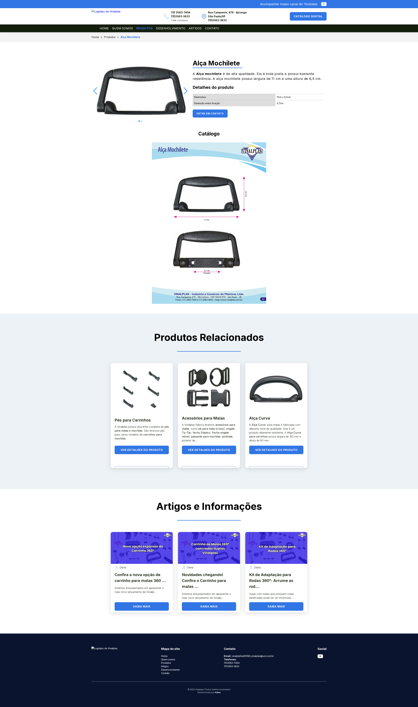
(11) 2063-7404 (180, 12)
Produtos (144, 28)
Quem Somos (122, 28)
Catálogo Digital (308, 16)
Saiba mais (141, 606)
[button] (139, 121)
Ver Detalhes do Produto (142, 450)
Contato (212, 28)
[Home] (106, 11)
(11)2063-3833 (180, 16)
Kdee (218, 692)
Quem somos (168, 659)
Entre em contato (210, 113)
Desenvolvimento (170, 28)
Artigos (195, 28)
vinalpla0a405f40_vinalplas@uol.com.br (253, 656)
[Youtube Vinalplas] (324, 4)
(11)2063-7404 (232, 662)
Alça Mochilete (130, 37)
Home (104, 28)
